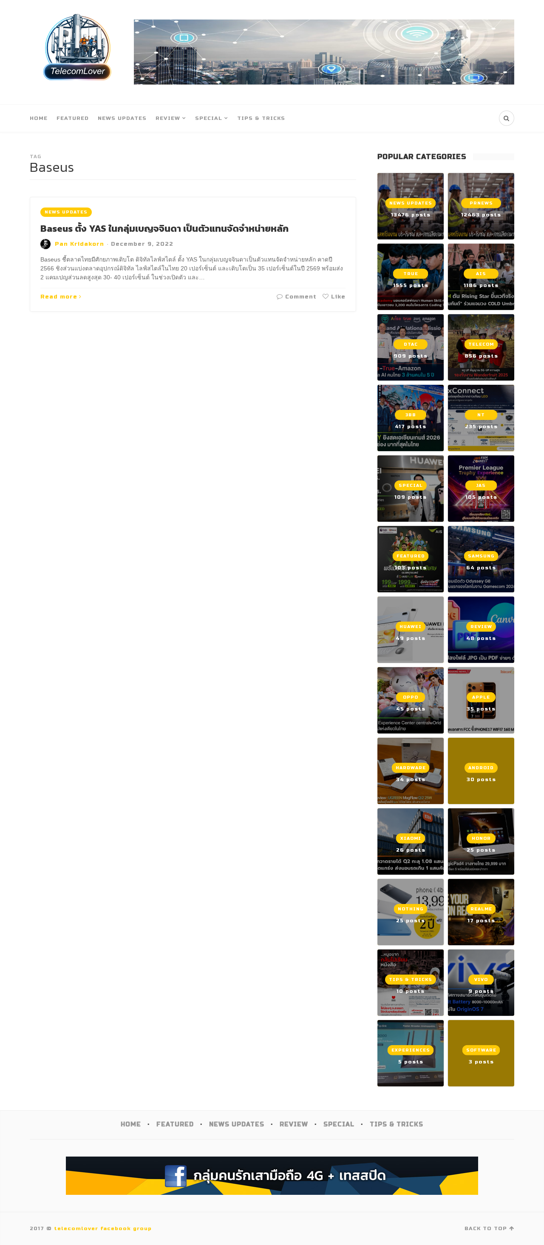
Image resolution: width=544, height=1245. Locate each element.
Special (208, 118)
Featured (73, 118)
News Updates (122, 118)
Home (39, 118)
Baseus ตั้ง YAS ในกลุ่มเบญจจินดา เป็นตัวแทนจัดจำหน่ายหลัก (164, 229)
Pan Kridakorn (79, 244)
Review (168, 118)
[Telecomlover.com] (77, 52)
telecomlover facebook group (103, 1228)
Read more (58, 296)
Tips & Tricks (261, 118)
